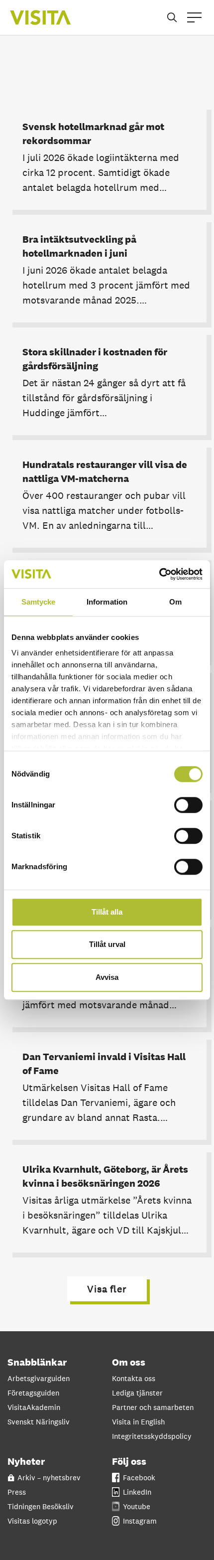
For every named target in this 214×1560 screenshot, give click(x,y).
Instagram (140, 1521)
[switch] (188, 805)
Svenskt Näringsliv (38, 1421)
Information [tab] (107, 602)
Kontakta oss (133, 1378)
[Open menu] (194, 17)
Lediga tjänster (137, 1393)
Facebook (139, 1477)
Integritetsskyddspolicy (152, 1436)
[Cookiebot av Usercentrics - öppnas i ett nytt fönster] (159, 574)
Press (16, 1492)
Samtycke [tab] (38, 602)
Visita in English (138, 1421)
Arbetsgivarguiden (38, 1378)
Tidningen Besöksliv (40, 1506)
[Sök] (172, 17)
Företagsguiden (33, 1393)
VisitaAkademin (33, 1407)
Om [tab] (175, 602)
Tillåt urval (107, 944)
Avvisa (107, 977)
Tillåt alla (107, 912)
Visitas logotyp (32, 1521)
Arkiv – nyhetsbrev (49, 1477)
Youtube (136, 1506)
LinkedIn (137, 1492)
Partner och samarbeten (153, 1407)
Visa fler (106, 1288)
